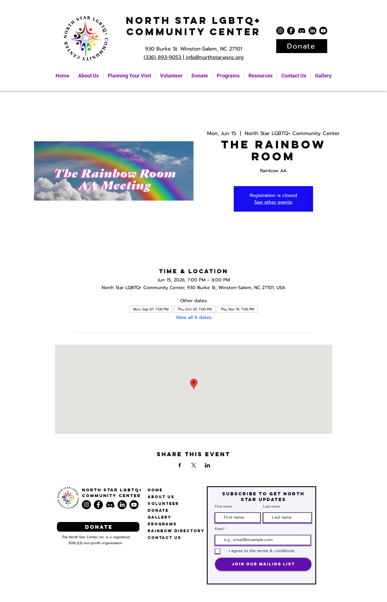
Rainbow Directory (176, 531)
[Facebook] (291, 31)
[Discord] (302, 31)
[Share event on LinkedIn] (207, 465)
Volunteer (163, 503)
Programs (162, 524)
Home (155, 490)
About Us (161, 496)
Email (219, 529)
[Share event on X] (193, 465)
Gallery (159, 517)
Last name (271, 506)
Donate (158, 510)
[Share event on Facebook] (179, 465)
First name (223, 506)
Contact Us (164, 537)
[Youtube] (323, 31)
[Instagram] (280, 31)
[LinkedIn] (312, 31)
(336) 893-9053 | (165, 57)
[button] (260, 76)
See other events (273, 202)
